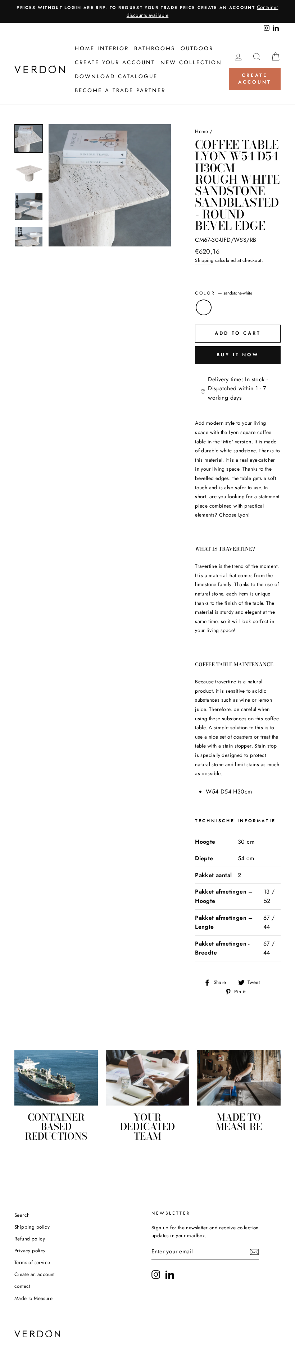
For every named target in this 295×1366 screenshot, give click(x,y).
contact (22, 1286)
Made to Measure (33, 1298)
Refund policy (29, 1238)
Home (201, 131)
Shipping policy (32, 1226)
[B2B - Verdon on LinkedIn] (169, 1274)
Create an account (34, 1274)
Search (22, 1215)
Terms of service (32, 1262)
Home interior (102, 48)
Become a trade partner (120, 90)
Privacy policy (30, 1250)
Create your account (115, 62)
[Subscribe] (254, 1252)
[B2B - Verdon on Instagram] (155, 1274)
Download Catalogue (116, 76)
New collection (191, 62)
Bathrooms (154, 48)
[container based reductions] (56, 1078)
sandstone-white (203, 307)
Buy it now (238, 354)
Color (223, 293)
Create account (254, 78)
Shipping (204, 260)
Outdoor (197, 48)
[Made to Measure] (239, 1078)
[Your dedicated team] (147, 1078)
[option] (147, 11)
